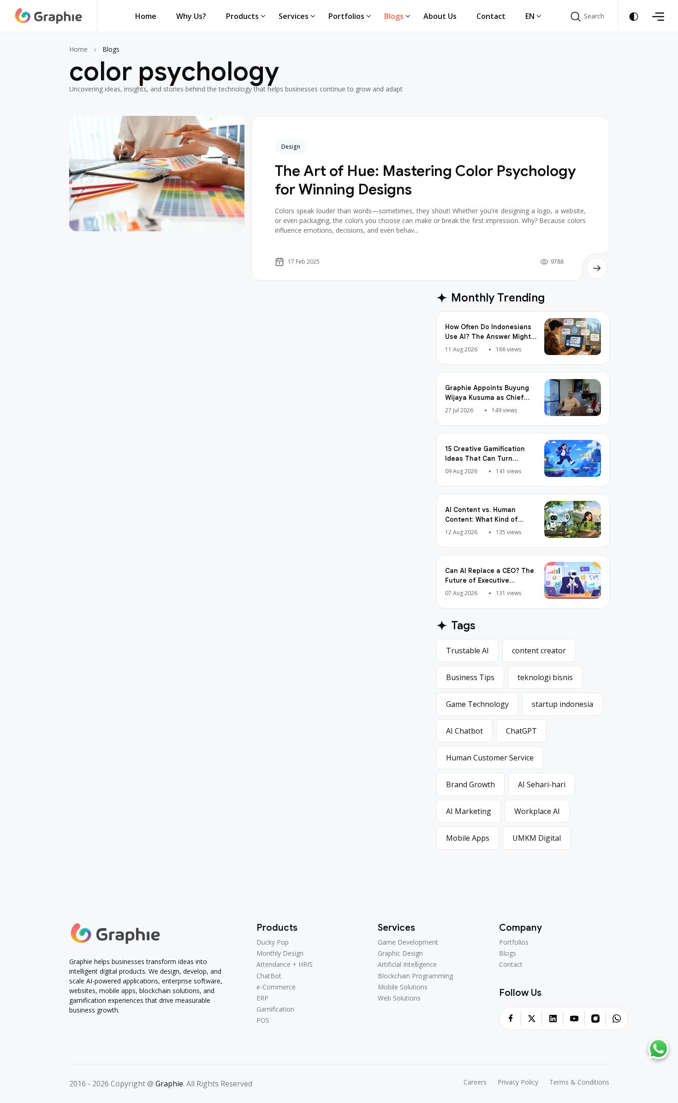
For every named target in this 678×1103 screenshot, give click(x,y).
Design (290, 147)
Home (78, 49)
